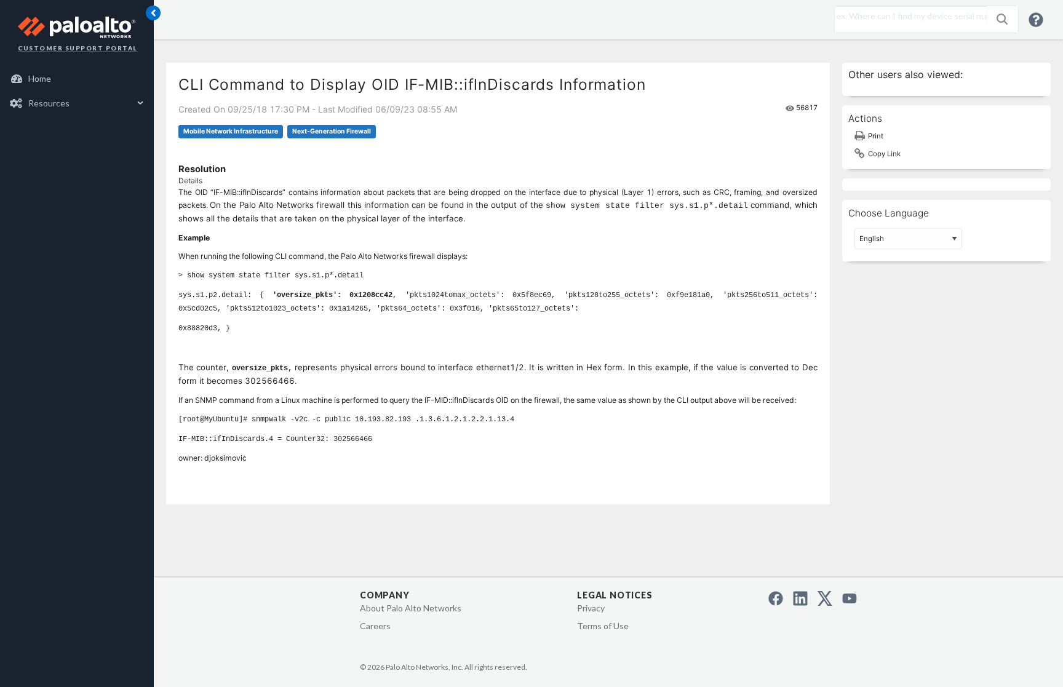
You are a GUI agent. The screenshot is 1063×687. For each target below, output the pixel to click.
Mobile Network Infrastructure (230, 131)
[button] (1002, 19)
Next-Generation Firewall (331, 131)
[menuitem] (77, 78)
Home (39, 78)
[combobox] (908, 16)
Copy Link (884, 153)
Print (875, 136)
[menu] (77, 91)
